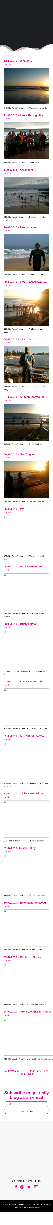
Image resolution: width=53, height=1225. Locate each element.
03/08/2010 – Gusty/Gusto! (20, 624)
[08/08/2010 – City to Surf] (26, 382)
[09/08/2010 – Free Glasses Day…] (26, 324)
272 (32, 1070)
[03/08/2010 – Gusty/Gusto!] (26, 666)
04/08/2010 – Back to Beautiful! (23, 566)
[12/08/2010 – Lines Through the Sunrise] (26, 158)
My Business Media (32, 1207)
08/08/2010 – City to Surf (19, 339)
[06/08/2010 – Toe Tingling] (26, 497)
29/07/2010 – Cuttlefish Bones (22, 957)
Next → (32, 1073)
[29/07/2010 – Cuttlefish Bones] (26, 999)
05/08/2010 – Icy (14, 509)
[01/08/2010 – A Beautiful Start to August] (26, 778)
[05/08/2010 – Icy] (26, 551)
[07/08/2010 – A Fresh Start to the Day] (26, 439)
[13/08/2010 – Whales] (26, 103)
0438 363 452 (29, 1167)
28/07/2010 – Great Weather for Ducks (27, 1011)
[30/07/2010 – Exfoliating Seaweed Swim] (26, 945)
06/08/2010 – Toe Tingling (19, 454)
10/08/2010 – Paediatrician (20, 227)
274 (46, 1070)
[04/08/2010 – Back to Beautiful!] (26, 609)
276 (23, 1073)
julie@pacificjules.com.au (29, 1170)
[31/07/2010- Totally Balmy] (26, 890)
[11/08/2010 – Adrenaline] (26, 212)
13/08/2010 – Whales (16, 60)
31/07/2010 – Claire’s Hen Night (23, 793)
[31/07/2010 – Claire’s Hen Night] (26, 836)
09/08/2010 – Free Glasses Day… (24, 281)
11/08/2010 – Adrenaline (19, 169)
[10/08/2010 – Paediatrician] (26, 270)
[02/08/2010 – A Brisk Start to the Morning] (26, 724)
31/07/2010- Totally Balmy (20, 848)
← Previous (12, 1070)
